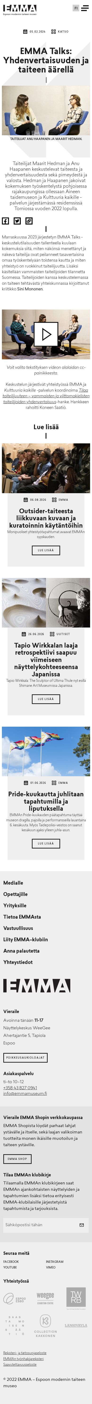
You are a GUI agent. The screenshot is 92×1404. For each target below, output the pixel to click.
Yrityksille (14, 906)
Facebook (11, 1262)
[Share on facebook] (6, 223)
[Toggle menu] (85, 8)
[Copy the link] (29, 223)
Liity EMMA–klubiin (25, 940)
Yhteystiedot (18, 962)
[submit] (82, 1225)
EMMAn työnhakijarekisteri (23, 1359)
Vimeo (50, 1267)
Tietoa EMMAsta (22, 917)
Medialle (13, 883)
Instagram (54, 1262)
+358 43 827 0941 (20, 1088)
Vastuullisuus (18, 928)
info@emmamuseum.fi (25, 1094)
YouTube (10, 1267)
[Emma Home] (19, 8)
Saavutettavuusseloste (20, 1365)
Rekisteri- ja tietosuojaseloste (24, 1353)
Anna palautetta (21, 951)
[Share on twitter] (18, 223)
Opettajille (15, 894)
